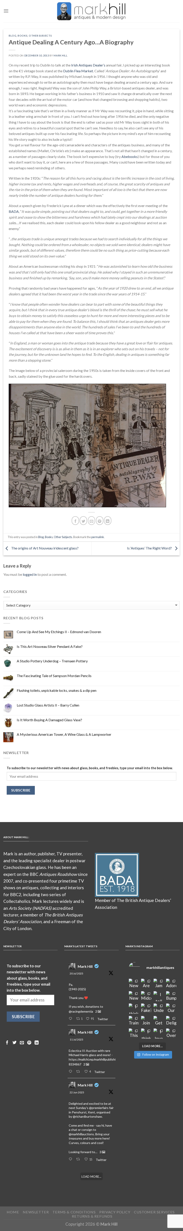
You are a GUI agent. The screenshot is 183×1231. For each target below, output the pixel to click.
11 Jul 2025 (76, 1039)
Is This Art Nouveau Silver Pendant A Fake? (50, 646)
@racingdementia (81, 1011)
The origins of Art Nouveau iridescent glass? (44, 548)
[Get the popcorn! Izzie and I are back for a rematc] (159, 1021)
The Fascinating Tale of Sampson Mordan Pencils (54, 676)
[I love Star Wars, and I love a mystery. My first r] (159, 1033)
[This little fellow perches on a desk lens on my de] (134, 1033)
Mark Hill (60, 55)
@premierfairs (98, 1108)
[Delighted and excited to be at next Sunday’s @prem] (171, 1021)
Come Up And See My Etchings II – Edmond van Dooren (59, 632)
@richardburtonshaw (87, 1116)
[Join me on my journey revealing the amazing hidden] (146, 1021)
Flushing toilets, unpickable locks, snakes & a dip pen (56, 690)
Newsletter (36, 1212)
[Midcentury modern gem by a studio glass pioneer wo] (146, 996)
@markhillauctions (81, 1134)
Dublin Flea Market (78, 71)
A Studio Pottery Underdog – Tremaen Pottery (52, 661)
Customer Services (154, 1212)
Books (22, 35)
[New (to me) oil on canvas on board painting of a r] (134, 996)
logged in (30, 574)
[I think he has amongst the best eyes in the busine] (134, 1008)
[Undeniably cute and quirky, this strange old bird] (159, 1008)
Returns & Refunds (92, 1216)
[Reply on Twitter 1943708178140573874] (71, 1072)
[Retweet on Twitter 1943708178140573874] (79, 1072)
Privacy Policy (114, 1212)
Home (13, 1212)
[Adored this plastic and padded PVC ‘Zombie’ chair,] (171, 984)
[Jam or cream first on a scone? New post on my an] (159, 984)
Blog (12, 35)
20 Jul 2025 (76, 973)
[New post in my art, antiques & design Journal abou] (134, 984)
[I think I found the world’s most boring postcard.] (146, 1033)
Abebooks (129, 156)
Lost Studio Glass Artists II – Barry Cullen (48, 705)
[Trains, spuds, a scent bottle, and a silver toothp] (134, 1021)
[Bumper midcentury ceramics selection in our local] (171, 996)
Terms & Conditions (74, 1212)
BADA (14, 211)
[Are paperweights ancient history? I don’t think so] (146, 984)
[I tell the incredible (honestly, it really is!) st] (159, 996)
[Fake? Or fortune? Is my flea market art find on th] (146, 1008)
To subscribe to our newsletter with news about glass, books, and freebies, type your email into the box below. (90, 768)
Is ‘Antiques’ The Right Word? (150, 548)
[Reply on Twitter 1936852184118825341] (71, 1159)
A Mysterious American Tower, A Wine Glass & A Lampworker (64, 734)
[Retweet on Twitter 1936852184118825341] (79, 1159)
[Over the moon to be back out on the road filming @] (171, 1033)
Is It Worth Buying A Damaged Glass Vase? (49, 720)
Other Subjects (40, 35)
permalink (97, 537)
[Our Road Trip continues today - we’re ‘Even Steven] (171, 1008)
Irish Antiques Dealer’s (88, 65)
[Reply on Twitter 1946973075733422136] (71, 1019)
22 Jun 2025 (77, 1092)
